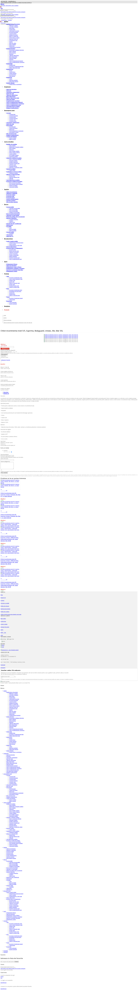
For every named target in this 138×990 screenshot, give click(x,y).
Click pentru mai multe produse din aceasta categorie (13, 12)
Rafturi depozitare (11, 247)
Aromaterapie (12, 127)
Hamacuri (11, 149)
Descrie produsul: (5, 454)
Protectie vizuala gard (14, 163)
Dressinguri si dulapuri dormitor (16, 50)
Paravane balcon (13, 166)
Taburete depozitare (14, 55)
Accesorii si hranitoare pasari (16, 298)
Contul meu (3, 621)
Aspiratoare (9, 225)
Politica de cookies (5, 611)
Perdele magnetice (13, 162)
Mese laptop (12, 76)
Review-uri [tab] (6, 393)
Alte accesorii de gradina (15, 183)
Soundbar (11, 233)
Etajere (11, 41)
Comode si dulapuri (13, 27)
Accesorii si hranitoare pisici (15, 290)
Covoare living (12, 117)
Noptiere (11, 54)
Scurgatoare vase (13, 40)
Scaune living (12, 29)
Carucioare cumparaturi (12, 92)
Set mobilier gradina (14, 155)
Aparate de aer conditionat (13, 223)
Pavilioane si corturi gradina (13, 171)
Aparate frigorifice (11, 218)
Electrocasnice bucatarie (13, 214)
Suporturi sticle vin (13, 39)
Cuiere (10, 79)
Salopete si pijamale (11, 193)
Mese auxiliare (12, 44)
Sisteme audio (10, 232)
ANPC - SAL (3, 632)
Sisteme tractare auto (14, 257)
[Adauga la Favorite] (1, 489)
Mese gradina (12, 145)
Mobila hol (9, 77)
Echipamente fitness (11, 264)
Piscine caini (12, 284)
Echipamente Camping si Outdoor (15, 268)
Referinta (3, 442)
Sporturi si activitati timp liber (14, 270)
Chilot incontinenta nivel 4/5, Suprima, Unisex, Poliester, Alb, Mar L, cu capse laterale (10, 516)
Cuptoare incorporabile (14, 208)
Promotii (6, 310)
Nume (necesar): (4, 458)
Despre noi (3, 597)
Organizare (7, 87)
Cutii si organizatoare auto (13, 105)
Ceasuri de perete (13, 128)
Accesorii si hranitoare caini (15, 277)
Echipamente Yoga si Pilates (13, 267)
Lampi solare (12, 170)
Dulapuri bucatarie (13, 35)
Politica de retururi (5, 606)
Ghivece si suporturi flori (13, 174)
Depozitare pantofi (13, 81)
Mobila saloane (10, 83)
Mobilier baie (12, 65)
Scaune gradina (12, 154)
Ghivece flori (12, 176)
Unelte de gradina (13, 185)
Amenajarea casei (9, 110)
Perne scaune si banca (14, 152)
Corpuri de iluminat (11, 136)
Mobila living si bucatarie (13, 24)
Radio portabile (12, 230)
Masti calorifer (12, 51)
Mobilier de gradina (11, 144)
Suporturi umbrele (13, 80)
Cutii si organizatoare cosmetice (16, 62)
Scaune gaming (12, 73)
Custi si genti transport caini (15, 279)
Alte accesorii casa (11, 133)
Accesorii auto (12, 249)
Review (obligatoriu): (5, 461)
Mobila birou (9, 69)
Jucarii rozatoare (13, 303)
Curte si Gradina (9, 142)
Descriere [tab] (5, 392)
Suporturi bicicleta (11, 89)
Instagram (3, 667)
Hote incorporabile (13, 211)
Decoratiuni (9, 125)
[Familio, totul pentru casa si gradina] (9, 5)
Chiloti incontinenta (11, 192)
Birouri (10, 70)
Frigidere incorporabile (14, 212)
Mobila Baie (9, 63)
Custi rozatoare (13, 302)
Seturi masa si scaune (14, 37)
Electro (6, 204)
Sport (5, 261)
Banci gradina (12, 148)
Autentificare (3, 982)
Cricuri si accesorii (13, 253)
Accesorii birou (12, 74)
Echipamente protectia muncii (16, 242)
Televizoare (9, 235)
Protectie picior (10, 197)
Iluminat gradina (10, 169)
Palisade (11, 178)
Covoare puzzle (12, 121)
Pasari (8, 297)
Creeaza (16, 961)
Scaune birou (12, 72)
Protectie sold (10, 196)
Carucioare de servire (14, 31)
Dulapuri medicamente (12, 108)
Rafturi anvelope (13, 256)
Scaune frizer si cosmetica (15, 84)
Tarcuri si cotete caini (14, 287)
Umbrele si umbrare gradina (13, 158)
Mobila (6, 21)
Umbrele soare (12, 164)
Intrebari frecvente (5, 627)
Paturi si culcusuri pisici (14, 295)
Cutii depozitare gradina (13, 106)
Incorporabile (10, 207)
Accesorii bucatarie (13, 32)
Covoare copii (12, 119)
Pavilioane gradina (13, 173)
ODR (2, 635)
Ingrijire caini (12, 280)
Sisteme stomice (10, 200)
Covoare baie (12, 114)
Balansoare (12, 46)
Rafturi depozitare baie (14, 67)
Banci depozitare (13, 57)
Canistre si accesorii (13, 252)
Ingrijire (6, 189)
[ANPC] (2, 645)
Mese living (11, 28)
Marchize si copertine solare (15, 167)
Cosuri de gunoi (12, 33)
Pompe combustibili (13, 255)
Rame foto (11, 129)
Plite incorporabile (13, 209)
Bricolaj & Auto (8, 239)
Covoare (8, 113)
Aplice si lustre (12, 139)
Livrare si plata (4, 624)
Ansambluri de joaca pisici (15, 291)
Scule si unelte (12, 244)
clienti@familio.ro (12, 1)
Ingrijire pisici (12, 294)
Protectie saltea (10, 194)
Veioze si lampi (12, 138)
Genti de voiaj (10, 93)
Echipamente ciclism (11, 271)
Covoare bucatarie (13, 115)
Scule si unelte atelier (12, 241)
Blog (2, 595)
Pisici (7, 288)
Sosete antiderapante (12, 199)
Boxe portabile (12, 229)
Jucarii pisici (11, 292)
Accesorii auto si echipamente (14, 248)
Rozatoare (9, 301)
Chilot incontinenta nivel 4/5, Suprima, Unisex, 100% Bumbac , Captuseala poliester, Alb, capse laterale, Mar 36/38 (10, 584)
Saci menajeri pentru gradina (16, 184)
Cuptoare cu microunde (12, 215)
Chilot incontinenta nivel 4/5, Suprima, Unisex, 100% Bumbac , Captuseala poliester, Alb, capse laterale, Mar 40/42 (10, 561)
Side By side (12, 222)
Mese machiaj (12, 52)
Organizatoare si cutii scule (15, 245)
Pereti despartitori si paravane (16, 131)
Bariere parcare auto (14, 251)
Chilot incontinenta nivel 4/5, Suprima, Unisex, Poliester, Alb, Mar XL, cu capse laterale (10, 494)
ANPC (2, 629)
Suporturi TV (9, 236)
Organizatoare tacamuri (14, 47)
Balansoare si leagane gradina (16, 147)
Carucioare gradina (13, 187)
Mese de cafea (12, 43)
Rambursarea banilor (5, 609)
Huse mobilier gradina (14, 151)
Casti (10, 228)
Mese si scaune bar (13, 36)
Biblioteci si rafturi (13, 25)
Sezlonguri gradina (13, 156)
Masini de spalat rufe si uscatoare (15, 216)
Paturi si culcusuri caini (14, 283)
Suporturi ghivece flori (14, 177)
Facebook (3, 665)
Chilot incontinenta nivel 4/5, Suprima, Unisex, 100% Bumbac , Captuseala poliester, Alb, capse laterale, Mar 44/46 (10, 538)
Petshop (6, 274)
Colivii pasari (12, 299)
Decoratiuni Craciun (13, 132)
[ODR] (2, 647)
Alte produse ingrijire (12, 202)
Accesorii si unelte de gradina (14, 181)
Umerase (11, 59)
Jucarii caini (11, 281)
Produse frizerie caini (14, 286)
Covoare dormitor (13, 118)
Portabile (8, 226)
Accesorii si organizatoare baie (16, 66)
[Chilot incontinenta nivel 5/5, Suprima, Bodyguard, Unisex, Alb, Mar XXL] (61, 334)
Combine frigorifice (13, 219)
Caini (7, 276)
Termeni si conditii (5, 603)
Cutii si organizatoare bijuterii (16, 61)
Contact (2, 600)
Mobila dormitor (10, 48)
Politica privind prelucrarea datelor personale (11, 614)
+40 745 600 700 (4, 1)
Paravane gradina (13, 160)
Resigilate (7, 306)
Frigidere (11, 221)
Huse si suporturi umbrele (15, 159)
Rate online (3, 618)
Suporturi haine (12, 58)
